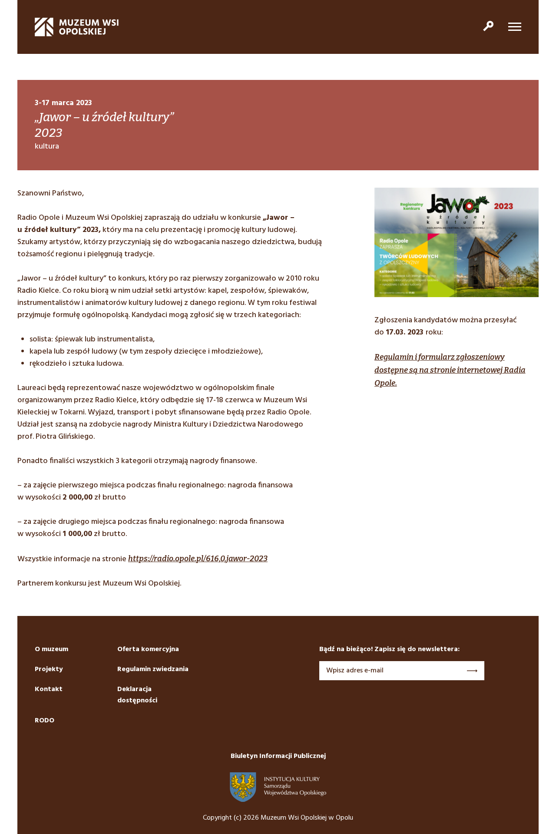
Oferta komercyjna (148, 649)
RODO (44, 720)
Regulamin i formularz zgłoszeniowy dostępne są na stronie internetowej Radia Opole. (450, 370)
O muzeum (51, 649)
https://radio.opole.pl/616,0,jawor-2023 (198, 558)
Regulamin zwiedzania (153, 669)
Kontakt (49, 689)
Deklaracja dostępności (137, 695)
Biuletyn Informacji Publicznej (278, 756)
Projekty (49, 669)
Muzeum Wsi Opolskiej (77, 26)
